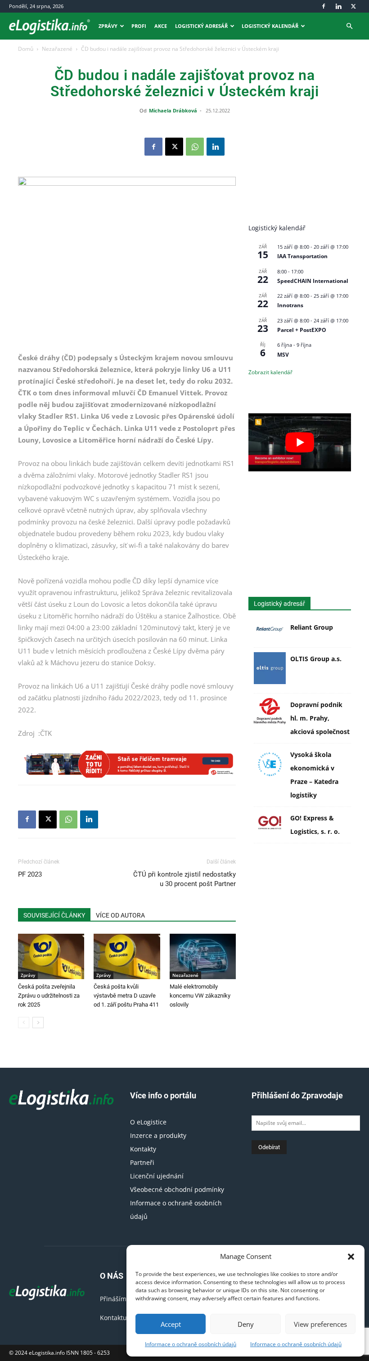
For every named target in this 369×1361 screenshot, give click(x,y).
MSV (283, 354)
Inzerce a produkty (158, 1135)
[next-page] (38, 1022)
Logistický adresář (201, 25)
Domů (25, 49)
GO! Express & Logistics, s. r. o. (315, 825)
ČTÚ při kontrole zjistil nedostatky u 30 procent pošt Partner (184, 879)
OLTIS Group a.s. (316, 658)
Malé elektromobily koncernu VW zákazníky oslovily (200, 995)
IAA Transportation (302, 256)
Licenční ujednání (157, 1176)
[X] (353, 6)
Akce (160, 25)
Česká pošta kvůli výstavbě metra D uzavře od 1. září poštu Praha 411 (126, 995)
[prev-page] (23, 1022)
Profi (138, 25)
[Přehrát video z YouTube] (299, 442)
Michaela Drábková (173, 110)
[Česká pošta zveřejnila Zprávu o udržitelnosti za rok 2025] (51, 956)
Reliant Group (311, 627)
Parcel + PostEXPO (301, 330)
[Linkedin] (338, 6)
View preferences (320, 1324)
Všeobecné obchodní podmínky (177, 1189)
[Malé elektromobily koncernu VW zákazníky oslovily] (203, 956)
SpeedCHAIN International (312, 281)
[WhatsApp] (195, 147)
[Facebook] (323, 6)
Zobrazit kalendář (270, 372)
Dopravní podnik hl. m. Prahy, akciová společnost (320, 718)
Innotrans (290, 305)
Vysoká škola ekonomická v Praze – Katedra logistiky (314, 774)
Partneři (142, 1162)
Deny (246, 1324)
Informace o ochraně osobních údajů (190, 1344)
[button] (351, 1256)
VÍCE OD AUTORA (120, 915)
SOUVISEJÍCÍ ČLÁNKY (54, 915)
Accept (171, 1324)
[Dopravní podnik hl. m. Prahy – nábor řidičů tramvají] (127, 764)
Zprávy (108, 25)
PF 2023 (30, 874)
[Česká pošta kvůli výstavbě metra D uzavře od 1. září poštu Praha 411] (127, 956)
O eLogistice (148, 1122)
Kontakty (143, 1149)
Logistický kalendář (270, 25)
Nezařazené (57, 49)
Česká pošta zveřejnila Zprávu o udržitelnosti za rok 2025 (49, 995)
